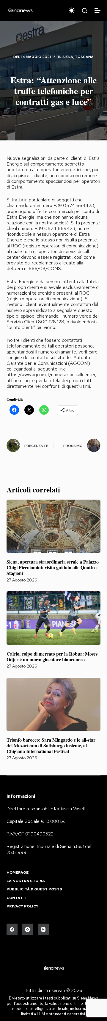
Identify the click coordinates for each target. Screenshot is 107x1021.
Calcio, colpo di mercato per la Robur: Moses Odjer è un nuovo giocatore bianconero (52, 656)
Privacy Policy (22, 906)
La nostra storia (26, 881)
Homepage (18, 872)
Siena (67, 56)
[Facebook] (12, 929)
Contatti (16, 898)
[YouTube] (43, 929)
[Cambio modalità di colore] (72, 10)
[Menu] (97, 10)
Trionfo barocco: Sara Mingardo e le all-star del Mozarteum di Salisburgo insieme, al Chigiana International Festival (51, 745)
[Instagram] (27, 929)
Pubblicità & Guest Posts (34, 889)
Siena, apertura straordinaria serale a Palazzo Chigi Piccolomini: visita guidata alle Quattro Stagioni (53, 567)
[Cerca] (84, 10)
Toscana (84, 56)
